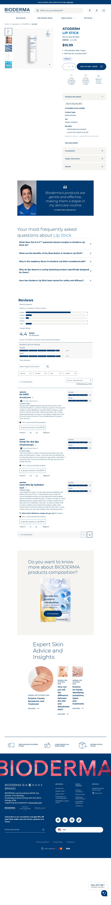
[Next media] (49, 64)
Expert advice (60, 794)
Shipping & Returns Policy (80, 798)
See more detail (71, 143)
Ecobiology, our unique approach (61, 797)
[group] (33, 48)
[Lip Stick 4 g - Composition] (8, 64)
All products (59, 788)
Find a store (98, 793)
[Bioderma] (10, 808)
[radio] (67, 59)
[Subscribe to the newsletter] (43, 829)
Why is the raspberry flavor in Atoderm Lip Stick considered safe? (52, 261)
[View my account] (96, 10)
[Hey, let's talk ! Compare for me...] (104, 893)
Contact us (79, 806)
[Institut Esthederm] (25, 808)
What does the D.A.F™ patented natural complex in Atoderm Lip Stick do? (52, 243)
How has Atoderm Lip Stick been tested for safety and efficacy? (51, 280)
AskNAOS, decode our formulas (98, 789)
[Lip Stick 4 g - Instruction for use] (8, 56)
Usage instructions (72, 159)
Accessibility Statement (79, 802)
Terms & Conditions (79, 790)
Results (68, 167)
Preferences (71, 842)
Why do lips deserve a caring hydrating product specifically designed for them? (54, 271)
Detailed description (73, 97)
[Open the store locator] (89, 10)
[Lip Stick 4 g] (8, 32)
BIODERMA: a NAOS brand (62, 801)
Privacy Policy (80, 794)
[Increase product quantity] (73, 66)
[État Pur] (40, 808)
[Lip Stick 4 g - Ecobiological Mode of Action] (8, 48)
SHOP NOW (70, 2)
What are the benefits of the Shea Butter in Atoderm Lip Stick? (51, 253)
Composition (70, 151)
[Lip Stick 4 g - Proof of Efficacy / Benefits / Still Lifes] (8, 40)
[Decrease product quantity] (65, 66)
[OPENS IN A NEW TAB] (35, 785)
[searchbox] (61, 10)
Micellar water (60, 791)
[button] (103, 10)
